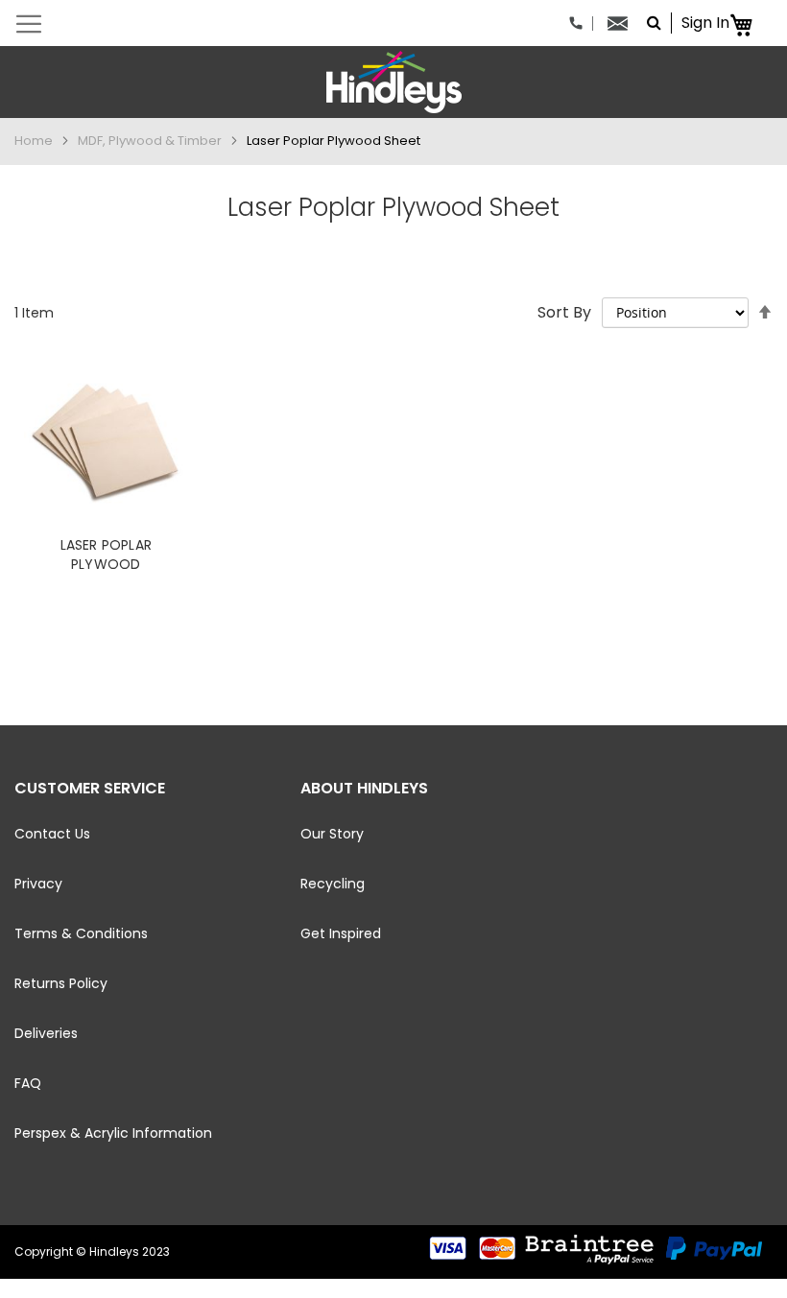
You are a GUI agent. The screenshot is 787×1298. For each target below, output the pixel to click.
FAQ (27, 1083)
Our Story (332, 833)
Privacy (38, 883)
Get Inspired (340, 933)
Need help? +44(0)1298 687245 (580, 23)
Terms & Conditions (81, 933)
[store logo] (393, 82)
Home (35, 140)
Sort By (564, 312)
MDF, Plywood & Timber (151, 140)
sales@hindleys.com (622, 23)
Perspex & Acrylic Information (113, 1133)
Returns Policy (60, 983)
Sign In (705, 23)
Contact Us (52, 833)
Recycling (332, 883)
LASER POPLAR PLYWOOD (106, 554)
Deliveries (46, 1033)
